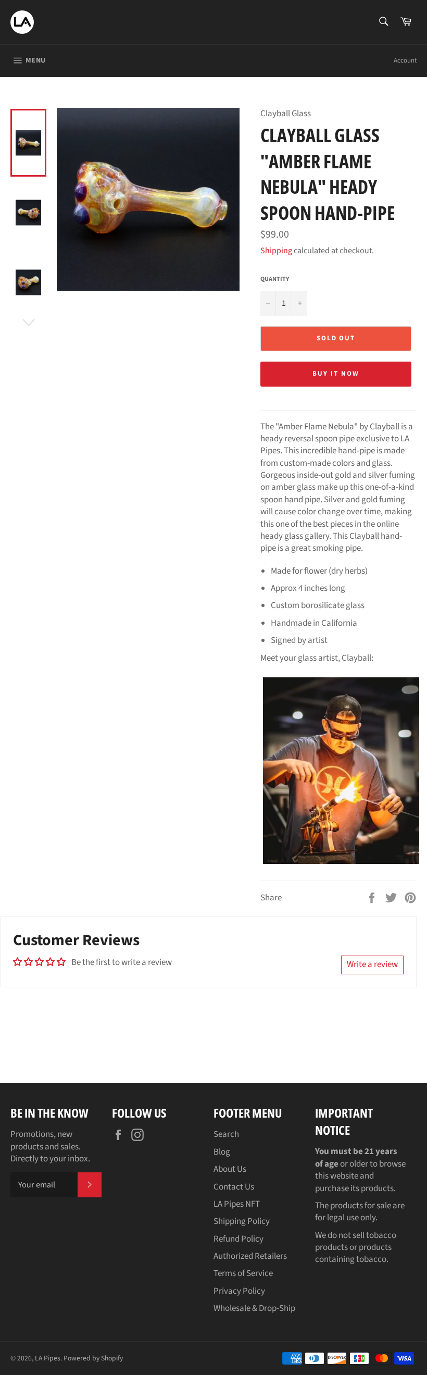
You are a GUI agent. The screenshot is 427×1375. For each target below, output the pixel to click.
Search (226, 1134)
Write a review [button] (372, 964)
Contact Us (234, 1187)
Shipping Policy (242, 1221)
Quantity (274, 279)
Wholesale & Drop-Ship (254, 1308)
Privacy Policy (239, 1291)
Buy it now (335, 373)
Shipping (276, 250)
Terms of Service (243, 1273)
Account (405, 60)
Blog (222, 1152)
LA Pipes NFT (237, 1204)
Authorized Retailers (250, 1256)
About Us (230, 1169)
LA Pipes (47, 1358)
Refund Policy (238, 1239)
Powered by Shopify (93, 1358)
